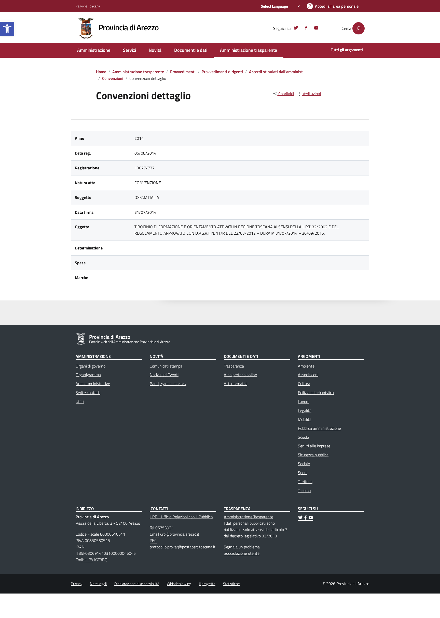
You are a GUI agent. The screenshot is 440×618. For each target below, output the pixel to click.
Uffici (80, 401)
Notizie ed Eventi (164, 375)
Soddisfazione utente (241, 553)
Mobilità (304, 419)
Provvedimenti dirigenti (222, 72)
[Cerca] (358, 28)
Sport (302, 473)
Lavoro (303, 401)
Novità (155, 50)
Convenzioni (112, 78)
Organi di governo (90, 366)
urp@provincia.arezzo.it (179, 534)
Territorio (305, 481)
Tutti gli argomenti (347, 50)
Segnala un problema (242, 547)
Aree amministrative (93, 384)
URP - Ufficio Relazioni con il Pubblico (181, 517)
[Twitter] (295, 28)
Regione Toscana (87, 6)
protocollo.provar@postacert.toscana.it (182, 547)
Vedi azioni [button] (311, 94)
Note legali (98, 584)
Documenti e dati (190, 50)
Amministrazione (93, 50)
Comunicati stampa (166, 366)
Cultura (304, 384)
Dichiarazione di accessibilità (136, 584)
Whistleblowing (179, 584)
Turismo (304, 490)
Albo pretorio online (240, 375)
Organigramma (88, 375)
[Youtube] (316, 28)
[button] (7, 29)
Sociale (304, 464)
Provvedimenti (183, 72)
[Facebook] (306, 28)
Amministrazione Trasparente (248, 517)
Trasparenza (234, 366)
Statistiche (231, 584)
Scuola (303, 437)
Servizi (129, 50)
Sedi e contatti (88, 392)
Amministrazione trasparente (248, 50)
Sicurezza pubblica (313, 455)
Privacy (76, 584)
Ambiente (306, 366)
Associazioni (308, 375)
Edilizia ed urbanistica (316, 392)
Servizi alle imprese (314, 446)
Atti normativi (235, 384)
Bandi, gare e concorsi (168, 384)
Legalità (304, 410)
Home (101, 72)
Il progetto (207, 584)
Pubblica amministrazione (319, 428)
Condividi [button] (285, 94)
